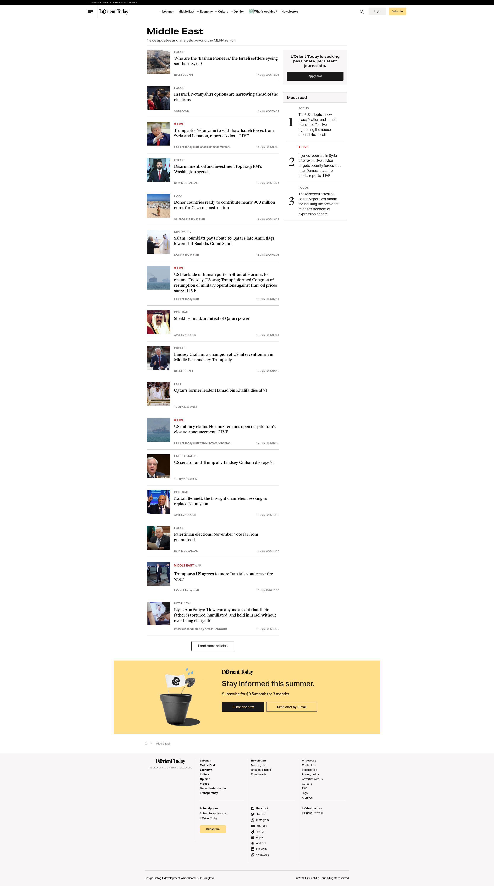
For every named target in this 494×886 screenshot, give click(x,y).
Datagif (158, 878)
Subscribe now (243, 707)
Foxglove (209, 878)
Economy (206, 769)
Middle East (207, 765)
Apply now (315, 76)
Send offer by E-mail (291, 707)
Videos (204, 783)
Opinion (205, 779)
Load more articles (213, 646)
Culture (204, 774)
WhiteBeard (188, 878)
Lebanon (205, 760)
